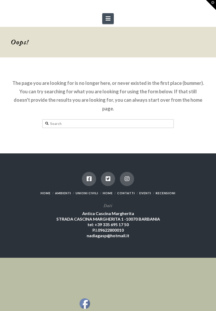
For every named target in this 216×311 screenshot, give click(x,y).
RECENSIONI (165, 193)
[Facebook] (89, 179)
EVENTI (145, 193)
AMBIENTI (63, 193)
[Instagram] (127, 179)
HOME (46, 193)
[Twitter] (108, 179)
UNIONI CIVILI (87, 193)
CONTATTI (126, 193)
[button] (108, 18)
